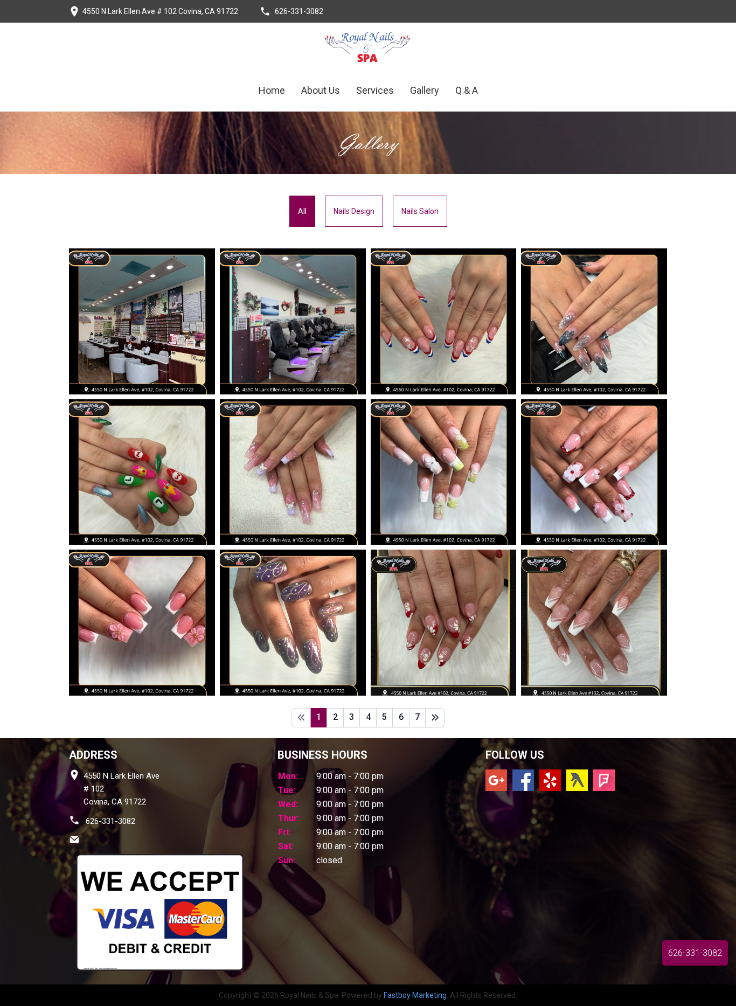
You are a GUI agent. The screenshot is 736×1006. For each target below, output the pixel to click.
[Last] (435, 717)
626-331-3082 (109, 821)
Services (375, 90)
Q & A (466, 90)
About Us (320, 90)
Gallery (424, 90)
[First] (301, 717)
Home (272, 90)
